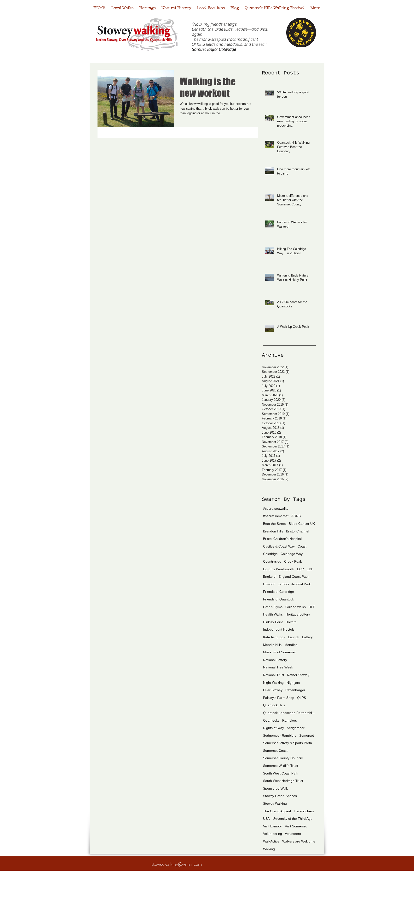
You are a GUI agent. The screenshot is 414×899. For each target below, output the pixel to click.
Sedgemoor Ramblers (279, 735)
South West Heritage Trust (283, 781)
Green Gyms (272, 607)
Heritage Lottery (298, 614)
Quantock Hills (274, 705)
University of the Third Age (292, 818)
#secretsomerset (275, 516)
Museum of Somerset (279, 652)
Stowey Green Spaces (280, 796)
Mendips (290, 645)
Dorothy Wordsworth (278, 569)
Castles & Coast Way (279, 546)
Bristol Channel (297, 531)
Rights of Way (273, 728)
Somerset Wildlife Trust (280, 766)
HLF (312, 607)
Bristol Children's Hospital (282, 539)
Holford (291, 622)
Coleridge (270, 554)
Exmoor (269, 584)
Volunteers (293, 834)
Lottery (307, 637)
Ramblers (289, 720)
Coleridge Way (292, 554)
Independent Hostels (278, 629)
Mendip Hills (272, 645)
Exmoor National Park (294, 584)
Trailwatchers (304, 811)
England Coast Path (293, 576)
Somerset (306, 735)
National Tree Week (278, 667)
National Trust (273, 675)
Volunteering (272, 834)
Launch (293, 637)
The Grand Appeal (277, 811)
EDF (310, 569)
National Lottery (275, 660)
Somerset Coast (275, 750)
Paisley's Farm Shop (278, 698)
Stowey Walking (275, 803)
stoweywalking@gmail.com (176, 864)
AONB (296, 516)
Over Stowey (272, 690)
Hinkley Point (273, 622)
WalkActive (271, 841)
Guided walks (295, 607)
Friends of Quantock (278, 599)
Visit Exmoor (272, 826)
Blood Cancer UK (302, 524)
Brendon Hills (273, 531)
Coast (302, 546)
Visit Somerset (296, 826)
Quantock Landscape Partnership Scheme (289, 713)
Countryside (272, 561)
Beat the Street (274, 524)
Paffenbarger (295, 690)
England (269, 576)
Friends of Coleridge (278, 592)
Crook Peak (293, 561)
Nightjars (293, 682)
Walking (269, 849)
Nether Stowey (298, 675)
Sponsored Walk (275, 788)
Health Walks (273, 614)
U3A (266, 818)
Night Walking (273, 682)
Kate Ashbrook (274, 637)
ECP (300, 569)
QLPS (301, 698)
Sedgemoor (296, 728)
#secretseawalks (275, 508)
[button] (211, 9)
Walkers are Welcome (298, 841)
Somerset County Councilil (283, 758)
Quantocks (271, 720)
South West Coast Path (280, 773)
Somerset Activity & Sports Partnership (289, 743)
